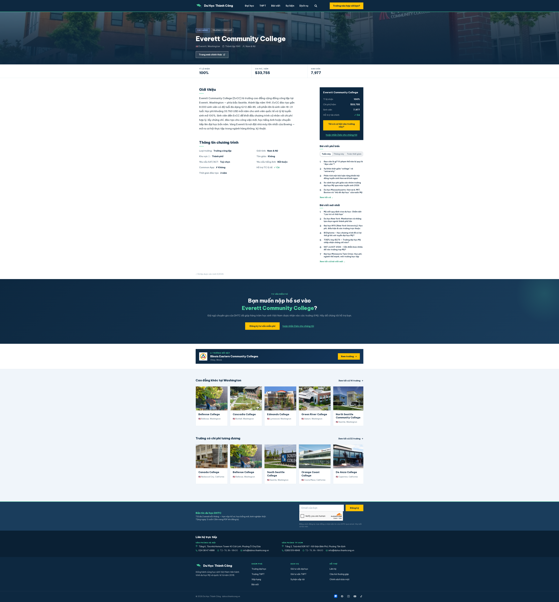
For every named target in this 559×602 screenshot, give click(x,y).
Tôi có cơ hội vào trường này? (341, 125)
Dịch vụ (303, 5)
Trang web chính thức (210, 54)
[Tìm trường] (316, 5)
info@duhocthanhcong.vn (256, 550)
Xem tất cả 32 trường (349, 438)
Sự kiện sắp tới (298, 579)
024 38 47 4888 (206, 550)
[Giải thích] (209, 156)
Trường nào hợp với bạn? (346, 5)
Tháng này (339, 154)
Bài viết (275, 5)
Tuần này (326, 154)
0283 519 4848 (292, 550)
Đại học (249, 5)
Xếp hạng (256, 579)
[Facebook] (342, 596)
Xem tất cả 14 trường (349, 380)
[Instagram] (348, 596)
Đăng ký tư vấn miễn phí (262, 326)
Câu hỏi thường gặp (339, 574)
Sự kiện (290, 5)
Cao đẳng (202, 30)
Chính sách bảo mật (339, 579)
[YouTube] (355, 596)
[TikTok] (361, 596)
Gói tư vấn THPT (298, 574)
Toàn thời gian (354, 154)
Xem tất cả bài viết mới (332, 261)
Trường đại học (259, 569)
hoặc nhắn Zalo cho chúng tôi (341, 135)
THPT (262, 5)
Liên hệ (333, 569)
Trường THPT (258, 574)
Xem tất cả (326, 197)
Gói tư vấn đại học (299, 569)
